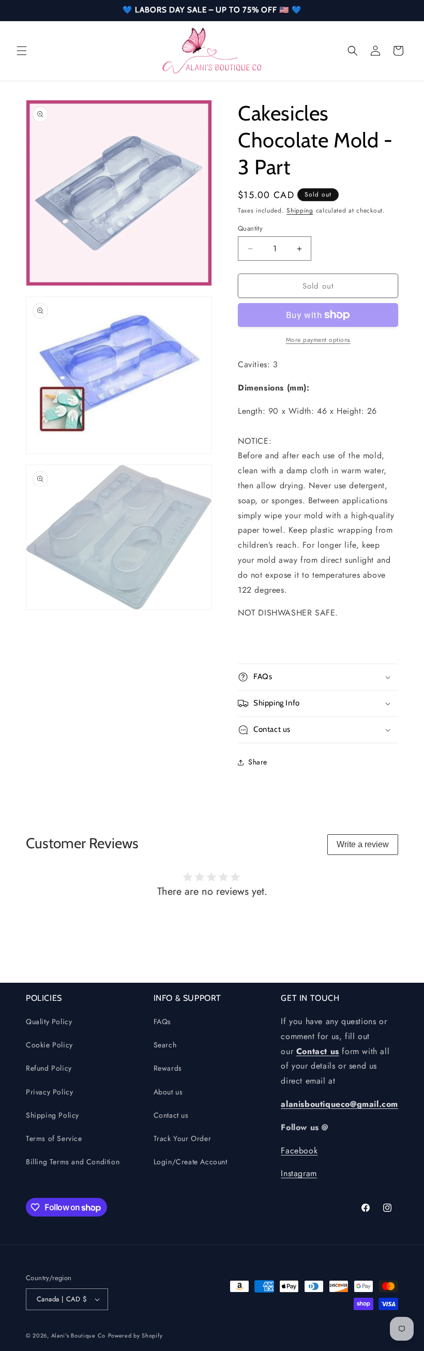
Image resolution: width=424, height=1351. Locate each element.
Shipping (299, 210)
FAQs (162, 1021)
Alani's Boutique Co (78, 1335)
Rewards (168, 1068)
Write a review (363, 844)
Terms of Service (54, 1138)
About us (168, 1092)
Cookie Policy (49, 1045)
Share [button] (257, 762)
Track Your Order (182, 1138)
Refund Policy (49, 1068)
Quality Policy (49, 1021)
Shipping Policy (52, 1115)
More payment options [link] (318, 339)
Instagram (298, 1173)
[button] (21, 50)
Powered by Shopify (135, 1335)
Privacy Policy (49, 1092)
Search (165, 1045)
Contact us (171, 1115)
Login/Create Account (191, 1162)
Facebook (299, 1151)
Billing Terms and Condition (72, 1162)
